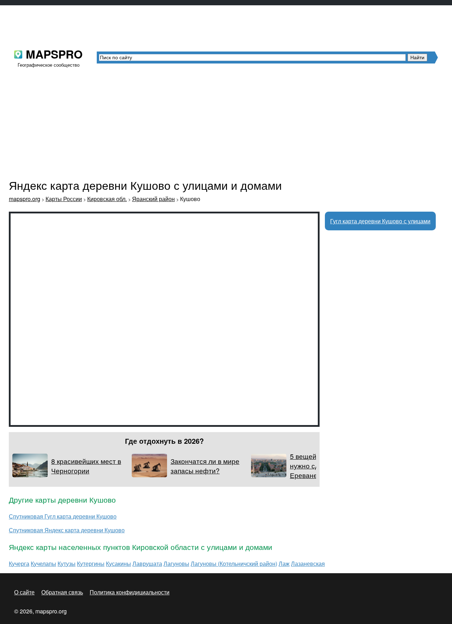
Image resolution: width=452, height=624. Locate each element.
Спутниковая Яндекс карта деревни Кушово (67, 530)
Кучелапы (43, 563)
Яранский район (153, 199)
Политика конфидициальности (130, 592)
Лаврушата (147, 563)
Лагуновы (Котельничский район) (234, 563)
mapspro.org (24, 199)
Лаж (284, 563)
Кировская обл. (107, 199)
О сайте (24, 592)
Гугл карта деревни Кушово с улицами (380, 221)
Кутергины (91, 563)
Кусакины (118, 563)
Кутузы (67, 563)
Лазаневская (308, 563)
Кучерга (19, 563)
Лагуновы (176, 563)
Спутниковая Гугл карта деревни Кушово (63, 516)
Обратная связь (62, 592)
